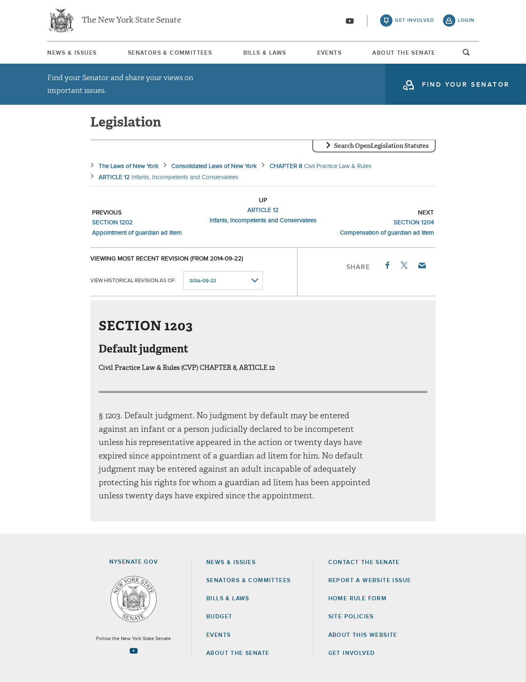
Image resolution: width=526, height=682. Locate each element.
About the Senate (237, 653)
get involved (414, 20)
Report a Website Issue (369, 580)
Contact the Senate (364, 562)
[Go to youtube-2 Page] (133, 651)
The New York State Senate (131, 20)
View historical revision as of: (133, 280)
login (466, 20)
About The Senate (403, 53)
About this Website (362, 635)
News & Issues (72, 53)
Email (421, 265)
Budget (219, 617)
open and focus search (466, 54)
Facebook (386, 265)
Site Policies (351, 617)
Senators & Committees (170, 53)
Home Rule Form (357, 598)
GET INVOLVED (351, 653)
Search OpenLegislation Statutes (381, 146)
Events (329, 53)
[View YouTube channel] (350, 21)
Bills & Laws (264, 53)
